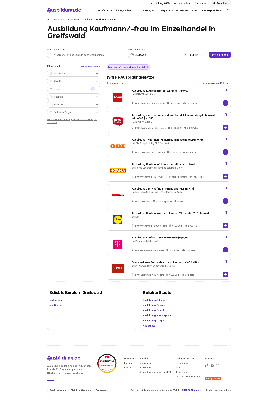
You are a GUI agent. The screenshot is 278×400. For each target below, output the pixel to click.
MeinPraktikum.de (81, 390)
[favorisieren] (225, 90)
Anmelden (222, 3)
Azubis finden (182, 3)
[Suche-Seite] (228, 9)
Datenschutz (182, 372)
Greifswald (73, 19)
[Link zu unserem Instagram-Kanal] (217, 364)
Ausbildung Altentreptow (157, 315)
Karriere (128, 367)
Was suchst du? (56, 49)
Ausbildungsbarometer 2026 (155, 372)
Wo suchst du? (136, 49)
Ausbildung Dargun (154, 320)
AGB (177, 367)
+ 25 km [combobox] (194, 54)
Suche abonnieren (117, 83)
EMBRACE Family (190, 390)
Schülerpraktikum (211, 10)
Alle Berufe (55, 305)
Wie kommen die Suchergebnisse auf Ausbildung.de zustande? (72, 121)
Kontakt (128, 363)
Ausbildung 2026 (160, 3)
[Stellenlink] (225, 103)
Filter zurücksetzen (89, 66)
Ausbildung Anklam (154, 300)
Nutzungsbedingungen (188, 376)
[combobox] (86, 55)
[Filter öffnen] (97, 73)
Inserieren (145, 363)
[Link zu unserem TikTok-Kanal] (206, 364)
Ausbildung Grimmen (154, 305)
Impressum (181, 363)
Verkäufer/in (56, 300)
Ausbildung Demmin (154, 310)
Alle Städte (58, 19)
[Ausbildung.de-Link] (64, 10)
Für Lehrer (200, 3)
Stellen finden (220, 54)
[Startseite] (48, 19)
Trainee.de (102, 390)
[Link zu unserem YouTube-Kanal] (212, 364)
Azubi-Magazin (147, 10)
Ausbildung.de (58, 390)
